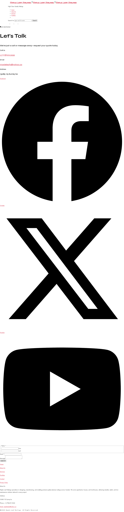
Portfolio (13, 15)
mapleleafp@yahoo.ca (11, 64)
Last (20, 451)
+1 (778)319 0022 (7, 55)
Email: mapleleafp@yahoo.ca (8, 507)
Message (2, 458)
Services (13, 13)
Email (2, 454)
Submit (3, 461)
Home (12, 10)
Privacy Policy (4, 483)
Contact (13, 17)
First (20, 448)
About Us (13, 12)
